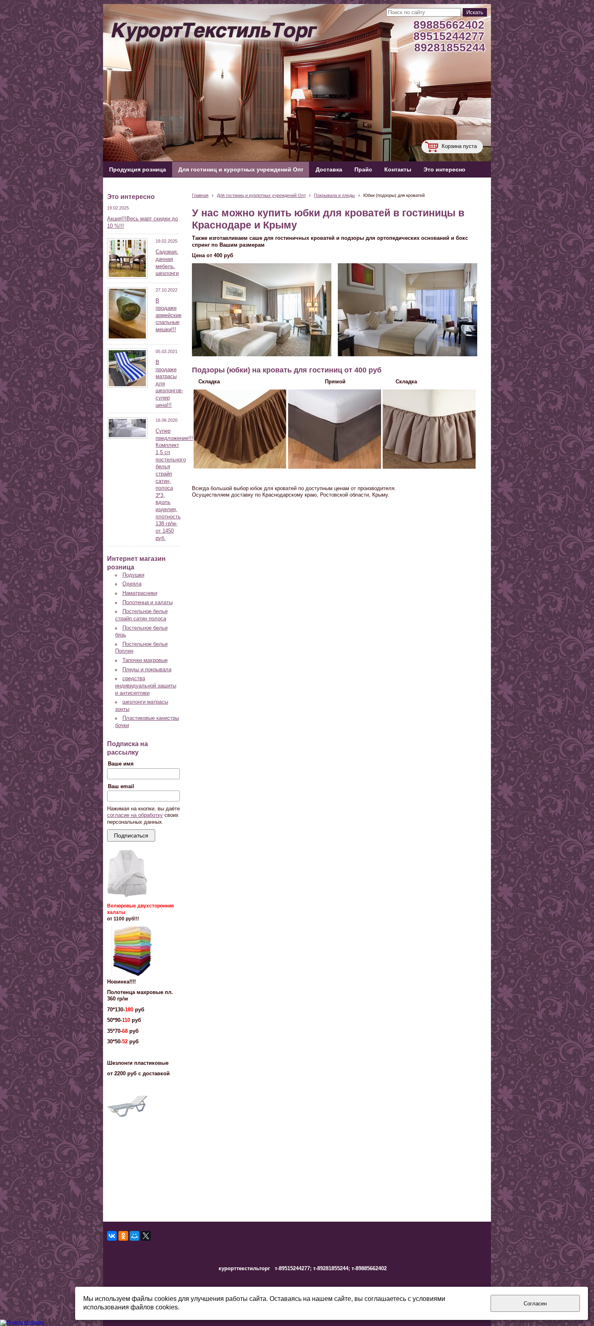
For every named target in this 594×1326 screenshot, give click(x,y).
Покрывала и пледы (334, 195)
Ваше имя (121, 764)
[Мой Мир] (134, 1236)
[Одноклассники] (123, 1236)
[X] (146, 1236)
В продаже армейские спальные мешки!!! (168, 315)
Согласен (535, 1304)
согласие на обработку (135, 815)
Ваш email (121, 786)
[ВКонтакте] (112, 1236)
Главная (200, 195)
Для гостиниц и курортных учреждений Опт (261, 195)
